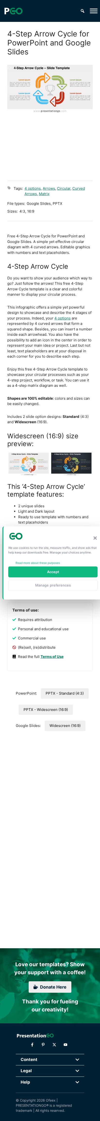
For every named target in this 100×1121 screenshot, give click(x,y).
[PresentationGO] (13, 11)
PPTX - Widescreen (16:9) (46, 709)
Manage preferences (53, 585)
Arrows (49, 188)
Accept (53, 572)
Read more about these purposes (38, 562)
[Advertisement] (50, 146)
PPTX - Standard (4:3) (65, 693)
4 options (33, 188)
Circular (63, 188)
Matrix (44, 193)
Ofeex (51, 1100)
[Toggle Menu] (94, 11)
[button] (95, 538)
